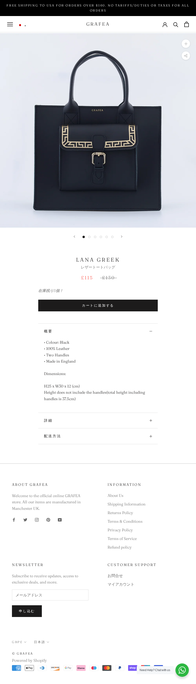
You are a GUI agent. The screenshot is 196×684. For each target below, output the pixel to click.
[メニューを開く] (10, 24)
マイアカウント (121, 584)
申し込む (27, 611)
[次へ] (121, 236)
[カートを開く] (186, 24)
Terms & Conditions (125, 521)
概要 (48, 331)
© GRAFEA (22, 653)
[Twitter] (25, 519)
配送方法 (52, 436)
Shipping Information (127, 504)
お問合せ (115, 575)
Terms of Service (122, 538)
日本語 (39, 642)
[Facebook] (14, 519)
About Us (115, 495)
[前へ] (74, 236)
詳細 (48, 420)
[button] (22, 25)
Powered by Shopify (29, 660)
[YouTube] (60, 519)
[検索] (175, 24)
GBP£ (17, 642)
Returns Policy (120, 512)
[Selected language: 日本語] (22, 25)
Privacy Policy (120, 529)
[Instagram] (37, 519)
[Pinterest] (48, 519)
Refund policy (120, 547)
